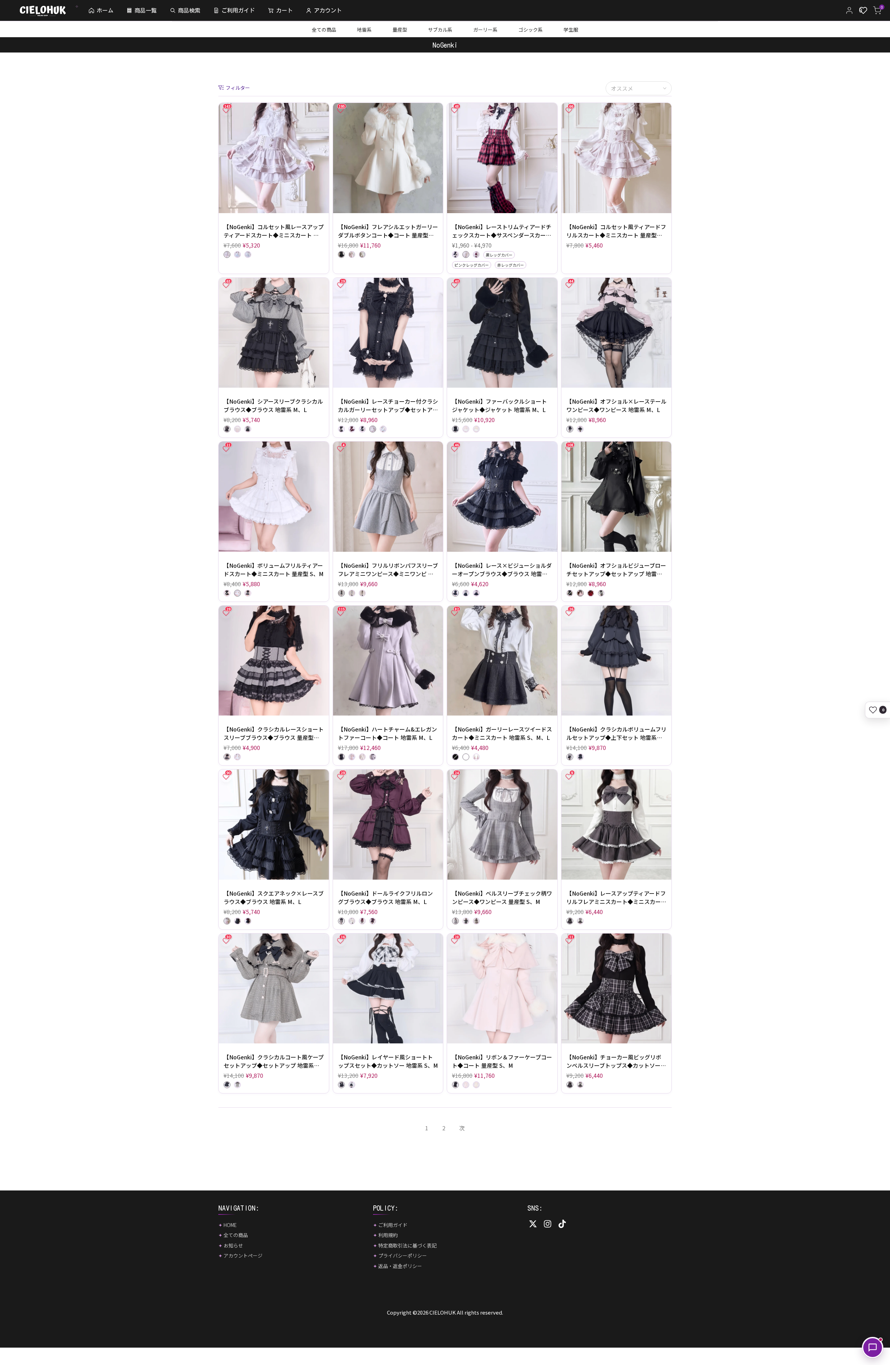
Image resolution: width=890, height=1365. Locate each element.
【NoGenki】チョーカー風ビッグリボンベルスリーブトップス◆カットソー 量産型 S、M (613, 1061)
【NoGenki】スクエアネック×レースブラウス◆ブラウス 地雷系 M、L (274, 897)
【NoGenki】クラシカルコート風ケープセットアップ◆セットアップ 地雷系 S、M (274, 1061)
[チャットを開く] (872, 1347)
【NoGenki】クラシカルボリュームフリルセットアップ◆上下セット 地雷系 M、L (616, 733)
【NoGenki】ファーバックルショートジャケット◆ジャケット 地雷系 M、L (499, 405)
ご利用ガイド (392, 1224)
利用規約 (388, 1234)
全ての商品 (324, 29)
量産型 (400, 29)
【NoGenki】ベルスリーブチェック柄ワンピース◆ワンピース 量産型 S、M (502, 897)
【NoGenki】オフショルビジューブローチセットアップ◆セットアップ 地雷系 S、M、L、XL (616, 569)
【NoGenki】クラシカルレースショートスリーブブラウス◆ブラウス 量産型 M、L (274, 733)
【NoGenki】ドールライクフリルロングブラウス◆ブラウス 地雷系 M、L (385, 897)
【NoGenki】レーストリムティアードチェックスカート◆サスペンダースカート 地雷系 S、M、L (501, 231)
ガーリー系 (485, 29)
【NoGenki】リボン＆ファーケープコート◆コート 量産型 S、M (502, 1061)
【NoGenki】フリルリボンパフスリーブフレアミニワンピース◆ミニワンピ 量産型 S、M (388, 569)
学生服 (571, 29)
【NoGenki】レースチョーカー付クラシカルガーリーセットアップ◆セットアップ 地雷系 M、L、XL (388, 405)
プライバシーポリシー (402, 1255)
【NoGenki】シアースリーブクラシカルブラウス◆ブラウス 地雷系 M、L (273, 405)
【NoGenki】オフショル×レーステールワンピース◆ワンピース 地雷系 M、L (616, 405)
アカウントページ (243, 1255)
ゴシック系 (530, 29)
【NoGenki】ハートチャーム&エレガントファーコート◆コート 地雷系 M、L (387, 733)
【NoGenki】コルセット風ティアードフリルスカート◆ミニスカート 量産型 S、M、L (616, 231)
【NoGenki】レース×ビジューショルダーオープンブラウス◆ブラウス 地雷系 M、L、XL (502, 569)
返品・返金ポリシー (400, 1265)
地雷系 (364, 29)
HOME (230, 1224)
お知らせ (233, 1245)
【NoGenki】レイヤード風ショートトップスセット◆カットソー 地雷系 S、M (388, 1061)
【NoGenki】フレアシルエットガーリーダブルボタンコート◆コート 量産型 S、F (388, 231)
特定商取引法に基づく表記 (407, 1245)
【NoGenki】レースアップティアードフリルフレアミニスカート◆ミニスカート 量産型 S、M (616, 897)
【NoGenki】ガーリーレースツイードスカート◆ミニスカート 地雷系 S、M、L (502, 733)
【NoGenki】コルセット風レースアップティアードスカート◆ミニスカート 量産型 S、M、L (274, 231)
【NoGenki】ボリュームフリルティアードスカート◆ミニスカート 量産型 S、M (274, 569)
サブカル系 (440, 29)
